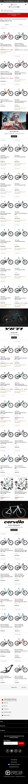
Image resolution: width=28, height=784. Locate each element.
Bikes (1, 19)
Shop (1, 721)
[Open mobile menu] (2, 4)
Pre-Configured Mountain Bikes (20, 19)
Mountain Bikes (7, 19)
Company (2, 730)
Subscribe (21, 743)
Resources (2, 726)
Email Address (7, 740)
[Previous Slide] (1, 1)
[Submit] (2, 10)
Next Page (23, 687)
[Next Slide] (27, 1)
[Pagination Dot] (12, 16)
